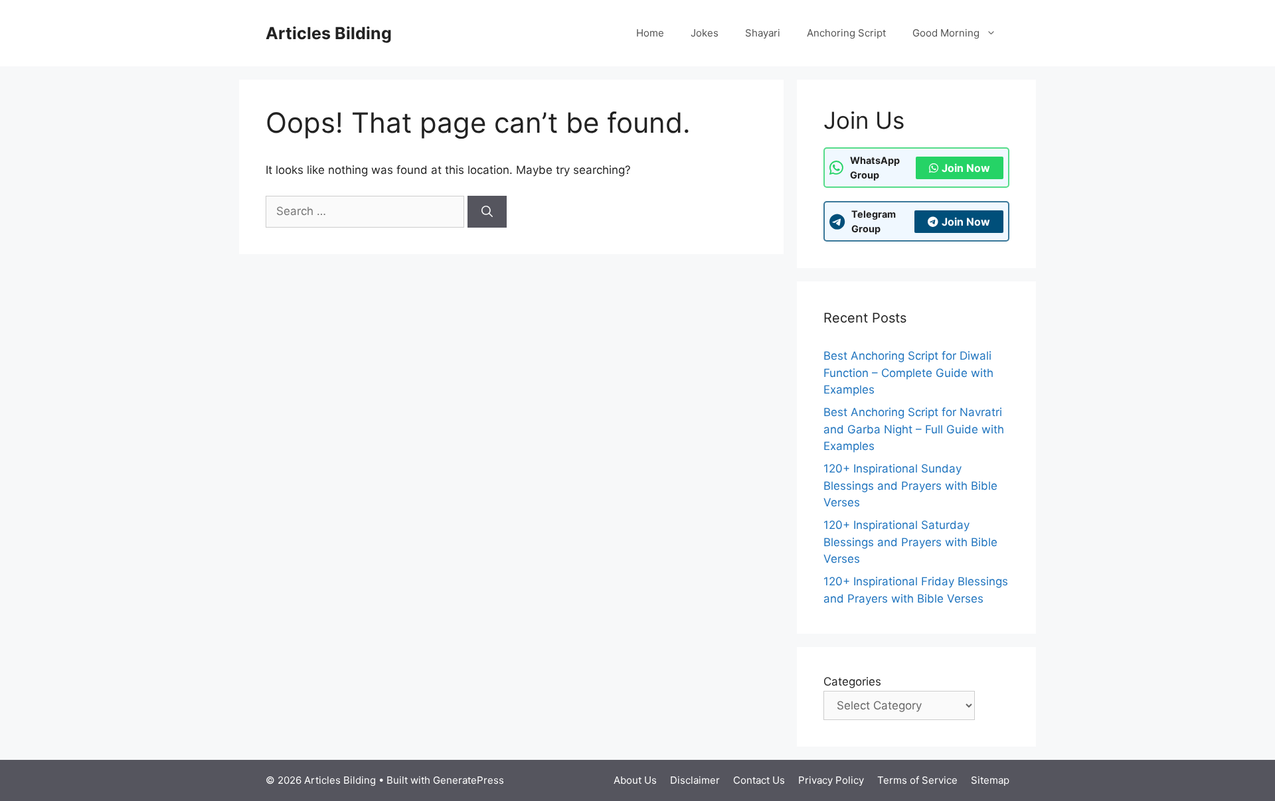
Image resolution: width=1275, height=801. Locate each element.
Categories (852, 681)
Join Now (966, 168)
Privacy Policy (831, 780)
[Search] (487, 212)
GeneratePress (468, 780)
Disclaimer (695, 780)
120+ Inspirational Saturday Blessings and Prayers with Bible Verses (910, 541)
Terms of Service (917, 780)
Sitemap (990, 780)
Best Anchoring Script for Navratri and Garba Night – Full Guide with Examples (913, 429)
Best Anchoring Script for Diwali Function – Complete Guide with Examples (908, 372)
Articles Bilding (329, 33)
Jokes (705, 33)
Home (650, 33)
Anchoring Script (846, 33)
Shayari (762, 33)
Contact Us (759, 780)
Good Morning (945, 33)
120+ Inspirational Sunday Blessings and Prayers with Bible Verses (910, 485)
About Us (635, 780)
